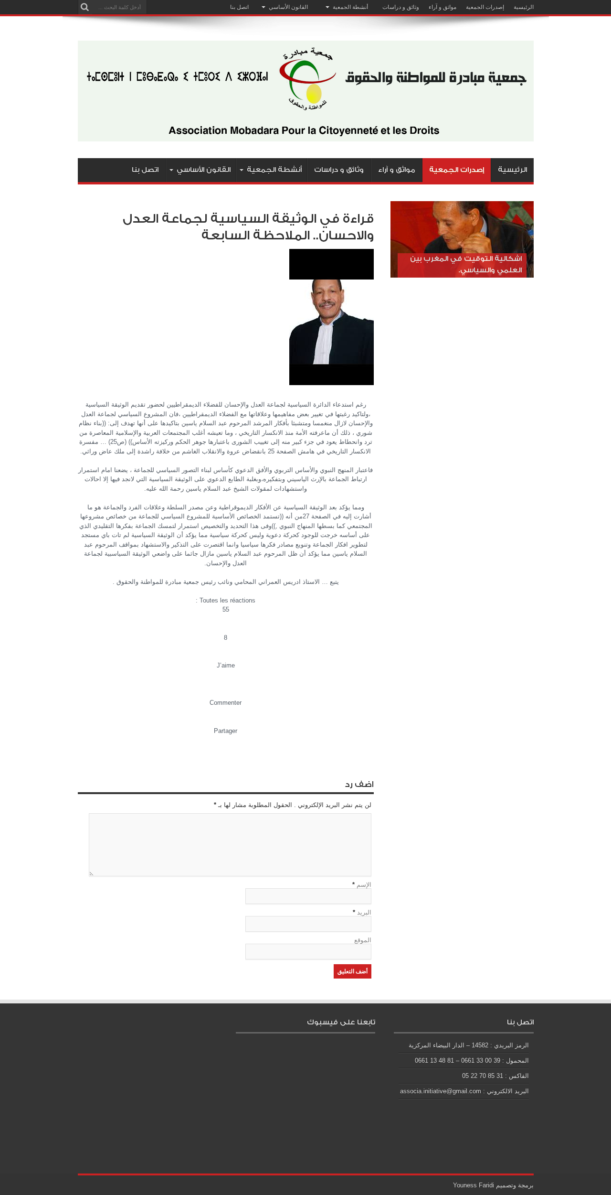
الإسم (364, 884)
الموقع (362, 940)
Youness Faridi (473, 1185)
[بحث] (85, 7)
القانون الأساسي (288, 7)
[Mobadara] (306, 134)
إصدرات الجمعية (485, 7)
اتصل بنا (239, 7)
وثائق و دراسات (400, 7)
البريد (364, 912)
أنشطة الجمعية (350, 7)
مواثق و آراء (442, 7)
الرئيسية (524, 7)
